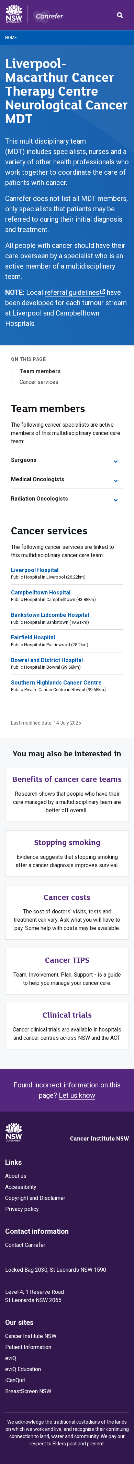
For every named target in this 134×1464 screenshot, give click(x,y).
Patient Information (28, 1347)
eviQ (10, 1358)
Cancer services (39, 382)
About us (15, 1176)
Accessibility (20, 1187)
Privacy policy (22, 1209)
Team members (40, 371)
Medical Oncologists (37, 479)
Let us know (77, 1095)
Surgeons (23, 460)
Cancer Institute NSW (99, 1138)
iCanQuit (15, 1380)
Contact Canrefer (25, 1245)
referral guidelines (75, 292)
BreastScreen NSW (28, 1391)
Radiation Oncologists (39, 498)
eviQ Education (23, 1369)
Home (11, 37)
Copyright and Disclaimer (35, 1198)
